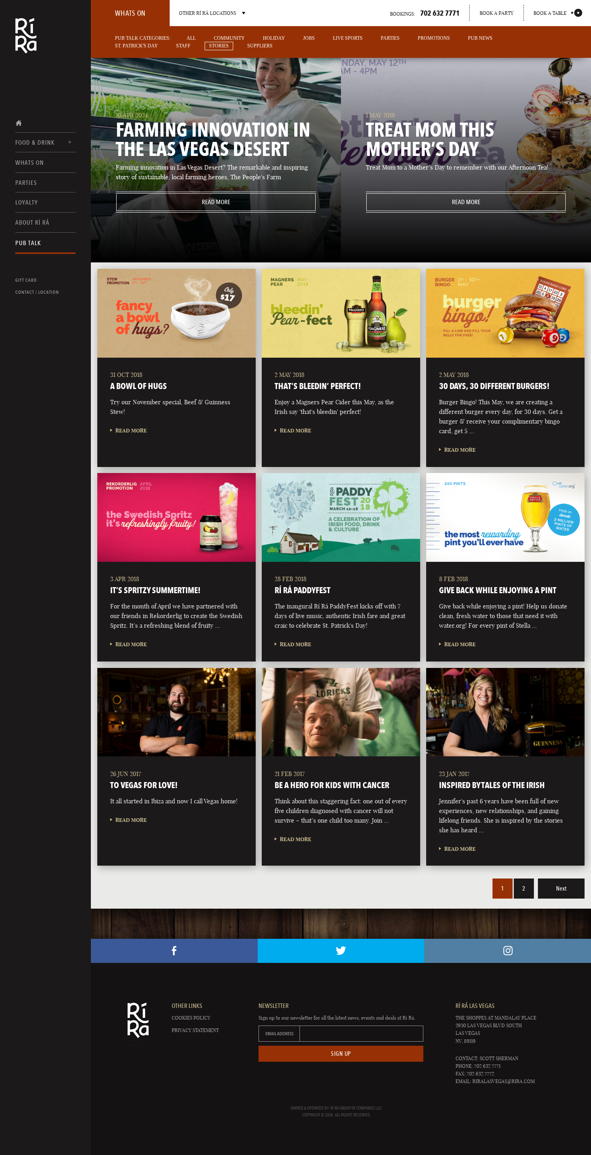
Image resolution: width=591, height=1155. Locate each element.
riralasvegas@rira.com (503, 1081)
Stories (219, 46)
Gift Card (26, 280)
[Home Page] (26, 41)
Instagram (507, 951)
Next (561, 888)
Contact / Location (37, 292)
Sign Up (341, 1053)
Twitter (341, 951)
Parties (26, 182)
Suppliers (260, 46)
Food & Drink (35, 142)
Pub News (480, 38)
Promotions (434, 38)
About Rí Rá (32, 222)
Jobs (309, 38)
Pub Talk (28, 243)
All (191, 38)
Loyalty (26, 202)
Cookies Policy (191, 1018)
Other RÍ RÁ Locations (207, 13)
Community (229, 38)
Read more (173, 202)
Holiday (274, 38)
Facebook (174, 951)
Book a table (550, 13)
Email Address (279, 1033)
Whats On (29, 162)
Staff (183, 46)
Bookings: (425, 12)
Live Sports (348, 38)
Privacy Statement (195, 1030)
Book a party (496, 13)
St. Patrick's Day (136, 46)
